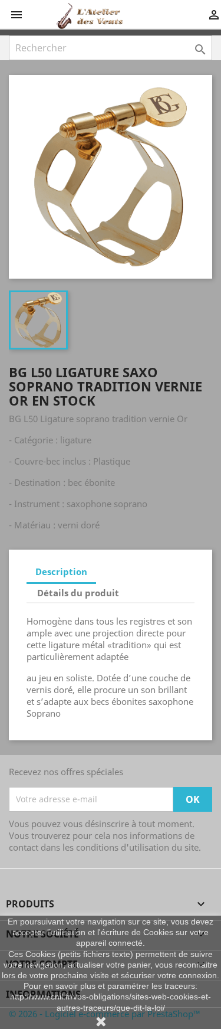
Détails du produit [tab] (78, 593)
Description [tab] (61, 571)
